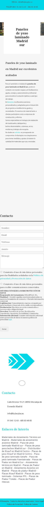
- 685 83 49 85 (32, 7)
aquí (10, 320)
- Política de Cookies (30, 504)
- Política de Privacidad (14, 504)
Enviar (4, 329)
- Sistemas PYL (19, 476)
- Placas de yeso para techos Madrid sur (21, 447)
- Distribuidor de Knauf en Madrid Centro (21, 449)
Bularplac (10, 102)
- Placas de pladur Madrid (22, 470)
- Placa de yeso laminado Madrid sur (18, 444)
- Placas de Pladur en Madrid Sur (22, 461)
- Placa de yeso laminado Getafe (20, 455)
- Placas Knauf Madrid (19, 472)
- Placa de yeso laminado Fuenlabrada (20, 458)
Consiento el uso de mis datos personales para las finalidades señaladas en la (21, 275)
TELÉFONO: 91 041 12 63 (16, 7)
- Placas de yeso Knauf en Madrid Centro (21, 452)
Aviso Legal (39, 501)
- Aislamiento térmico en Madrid (20, 463)
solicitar (17, 132)
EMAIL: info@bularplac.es (22, 2)
